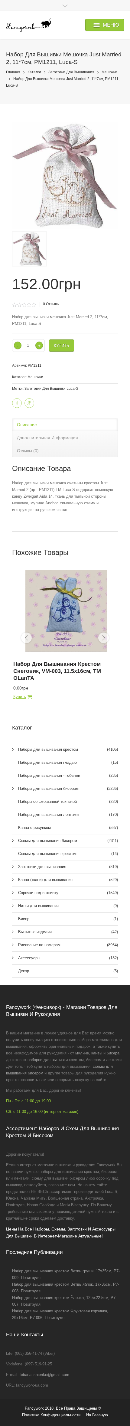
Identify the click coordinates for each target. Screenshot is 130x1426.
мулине (82, 1053)
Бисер (68, 919)
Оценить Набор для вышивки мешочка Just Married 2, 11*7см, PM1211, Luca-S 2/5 (19, 304)
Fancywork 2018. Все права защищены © (63, 1408)
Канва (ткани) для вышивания (68, 879)
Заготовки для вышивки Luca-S (51, 388)
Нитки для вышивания (68, 905)
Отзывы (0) (28, 450)
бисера (113, 1053)
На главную (97, 1415)
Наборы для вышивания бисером (68, 788)
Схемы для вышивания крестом (68, 853)
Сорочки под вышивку (68, 892)
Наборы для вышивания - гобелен (68, 775)
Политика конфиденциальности (51, 1415)
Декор (68, 971)
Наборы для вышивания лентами (68, 814)
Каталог (34, 72)
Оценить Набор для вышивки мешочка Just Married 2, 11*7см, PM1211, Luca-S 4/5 (29, 304)
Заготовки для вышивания (71, 72)
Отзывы (51, 304)
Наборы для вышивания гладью (68, 762)
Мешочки (109, 72)
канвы (96, 1053)
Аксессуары (68, 958)
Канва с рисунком (68, 827)
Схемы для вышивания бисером (68, 840)
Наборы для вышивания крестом (68, 749)
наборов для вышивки (48, 1059)
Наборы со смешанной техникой (68, 801)
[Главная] (28, 25)
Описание (27, 424)
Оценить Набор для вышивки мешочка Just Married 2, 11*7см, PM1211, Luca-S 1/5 (14, 304)
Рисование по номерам (68, 945)
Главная (13, 72)
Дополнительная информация (47, 437)
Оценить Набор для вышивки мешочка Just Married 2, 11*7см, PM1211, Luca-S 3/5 (24, 304)
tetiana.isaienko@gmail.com (44, 1374)
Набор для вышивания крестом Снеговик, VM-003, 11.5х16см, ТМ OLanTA (57, 671)
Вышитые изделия (68, 932)
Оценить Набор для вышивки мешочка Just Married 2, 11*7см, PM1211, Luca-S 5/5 (33, 304)
